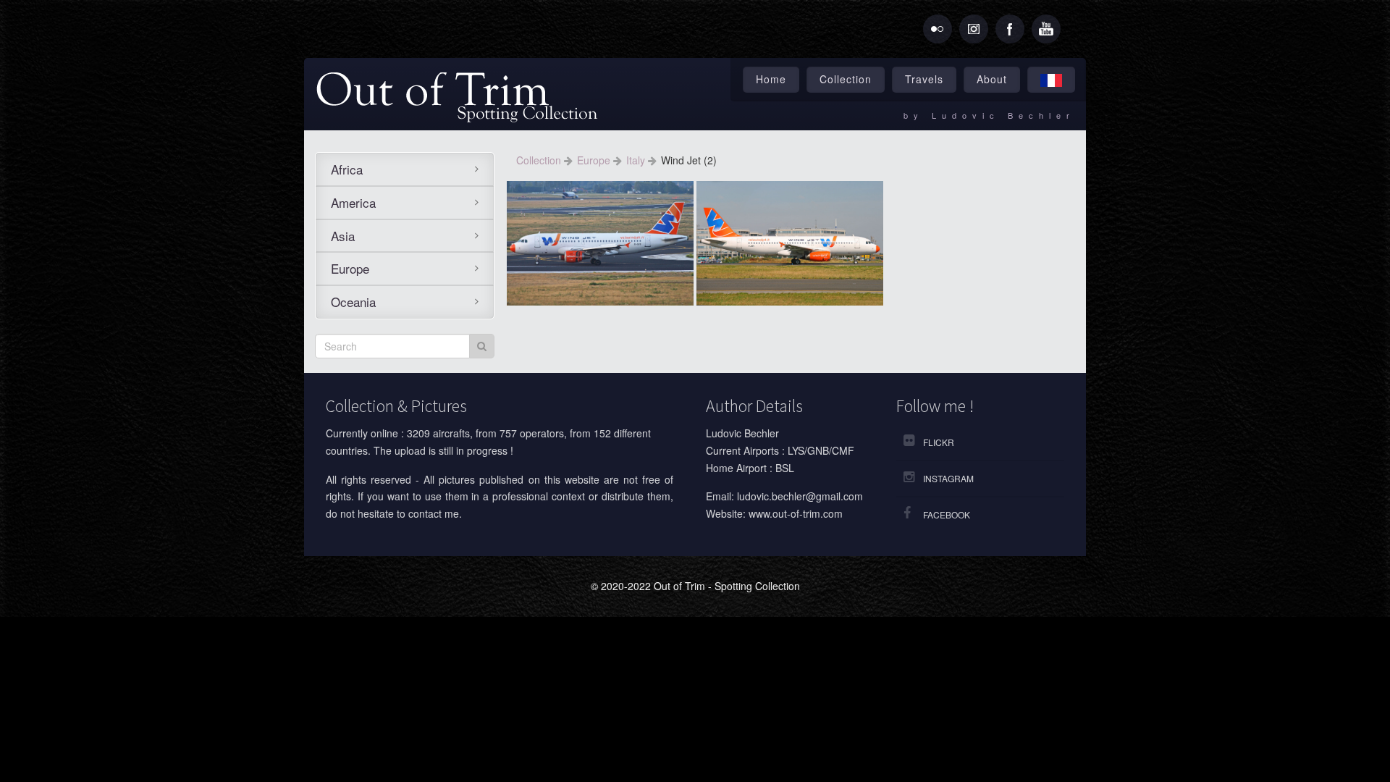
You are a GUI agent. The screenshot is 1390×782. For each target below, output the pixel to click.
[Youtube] (1046, 28)
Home (771, 79)
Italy (637, 160)
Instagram (948, 478)
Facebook (946, 514)
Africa (347, 169)
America (353, 202)
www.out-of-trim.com (796, 513)
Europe (350, 268)
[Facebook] (1009, 28)
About (992, 79)
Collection (846, 79)
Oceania (353, 302)
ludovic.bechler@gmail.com (800, 496)
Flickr (938, 442)
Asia (343, 236)
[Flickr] (937, 28)
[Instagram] (973, 28)
